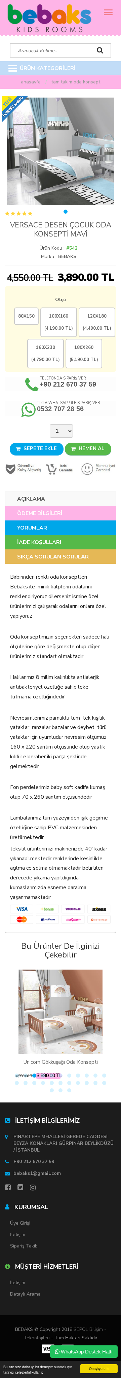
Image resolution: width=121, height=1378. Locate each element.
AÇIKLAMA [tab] (31, 499)
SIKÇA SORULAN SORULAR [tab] (53, 556)
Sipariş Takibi (24, 1246)
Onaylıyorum (98, 1368)
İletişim (17, 1234)
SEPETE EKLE (39, 448)
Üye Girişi (20, 1223)
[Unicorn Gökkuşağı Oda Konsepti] (60, 1011)
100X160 (58, 322)
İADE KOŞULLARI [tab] (39, 542)
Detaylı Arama (25, 1294)
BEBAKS (67, 256)
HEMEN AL (91, 448)
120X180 (97, 322)
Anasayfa (31, 82)
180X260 (84, 353)
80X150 (26, 316)
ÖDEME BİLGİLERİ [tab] (40, 513)
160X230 (45, 353)
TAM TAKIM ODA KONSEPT (75, 82)
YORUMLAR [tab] (32, 528)
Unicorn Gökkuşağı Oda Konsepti (61, 1062)
